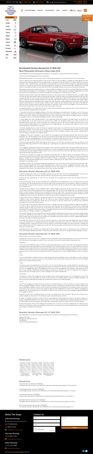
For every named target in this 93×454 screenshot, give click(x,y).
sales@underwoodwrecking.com (15, 430)
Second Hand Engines (30, 10)
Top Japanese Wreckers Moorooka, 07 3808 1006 (31, 384)
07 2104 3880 (12, 445)
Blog (16, 2)
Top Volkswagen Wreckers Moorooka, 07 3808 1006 (31, 389)
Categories (10, 17)
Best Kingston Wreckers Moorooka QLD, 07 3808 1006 (32, 400)
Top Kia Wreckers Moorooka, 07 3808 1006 (29, 394)
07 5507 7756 (12, 436)
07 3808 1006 (12, 424)
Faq (14, 2)
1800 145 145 (11, 427)
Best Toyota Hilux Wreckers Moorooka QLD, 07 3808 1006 (33, 405)
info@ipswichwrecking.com (14, 448)
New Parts (40, 10)
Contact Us (65, 10)
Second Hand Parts (49, 10)
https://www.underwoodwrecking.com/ (41, 73)
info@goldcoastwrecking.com (14, 439)
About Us (9, 2)
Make (58, 10)
